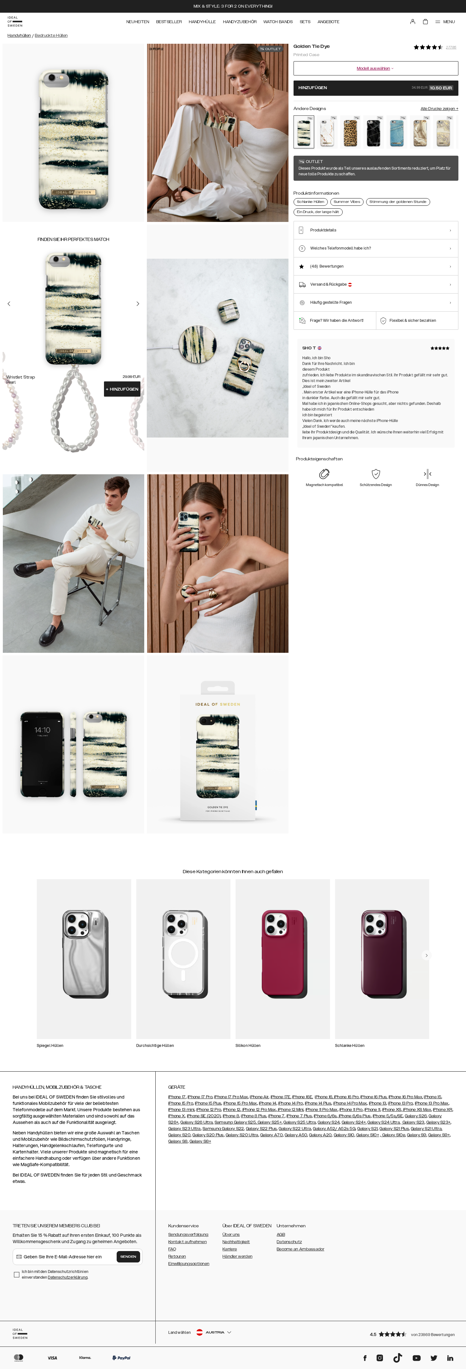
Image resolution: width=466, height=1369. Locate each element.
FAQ (172, 1249)
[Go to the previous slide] (9, 303)
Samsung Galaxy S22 (223, 1128)
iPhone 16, (324, 1097)
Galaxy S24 (329, 1122)
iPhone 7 (276, 1116)
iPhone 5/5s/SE (388, 1116)
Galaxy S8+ (200, 1141)
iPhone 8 (231, 1116)
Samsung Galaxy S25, (236, 1122)
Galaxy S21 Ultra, (426, 1128)
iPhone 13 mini (181, 1109)
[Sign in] (412, 21)
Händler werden (237, 1256)
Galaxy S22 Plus (261, 1128)
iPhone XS (391, 1109)
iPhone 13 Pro (400, 1103)
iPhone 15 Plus (208, 1103)
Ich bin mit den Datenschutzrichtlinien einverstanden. (55, 1274)
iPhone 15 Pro (180, 1103)
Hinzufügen (122, 389)
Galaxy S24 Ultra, (383, 1122)
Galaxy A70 (271, 1135)
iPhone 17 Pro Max (231, 1097)
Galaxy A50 (296, 1135)
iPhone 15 (432, 1097)
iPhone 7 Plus (299, 1116)
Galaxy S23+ (438, 1122)
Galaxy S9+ (439, 1135)
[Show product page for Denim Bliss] (396, 132)
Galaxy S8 (178, 1141)
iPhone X (176, 1116)
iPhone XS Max (416, 1109)
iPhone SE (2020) (204, 1116)
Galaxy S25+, (269, 1122)
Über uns (231, 1234)
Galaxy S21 (367, 1128)
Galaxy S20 (179, 1135)
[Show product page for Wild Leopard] (350, 132)
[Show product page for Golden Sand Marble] (420, 132)
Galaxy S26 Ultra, (196, 1122)
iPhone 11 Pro (351, 1109)
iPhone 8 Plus (253, 1116)
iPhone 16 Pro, (346, 1097)
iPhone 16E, (302, 1097)
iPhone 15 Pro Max (240, 1103)
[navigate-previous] (427, 955)
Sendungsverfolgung (188, 1234)
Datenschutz (289, 1242)
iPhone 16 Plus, (374, 1097)
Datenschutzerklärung (67, 1277)
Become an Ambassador (300, 1249)
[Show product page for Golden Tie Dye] (304, 131)
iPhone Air (259, 1097)
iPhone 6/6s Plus (354, 1116)
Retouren (177, 1256)
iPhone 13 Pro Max (432, 1103)
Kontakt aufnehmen (187, 1242)
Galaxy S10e (393, 1135)
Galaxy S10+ (367, 1135)
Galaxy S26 (416, 1116)
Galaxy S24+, (354, 1122)
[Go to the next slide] (138, 303)
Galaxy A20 (320, 1135)
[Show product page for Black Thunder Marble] (373, 132)
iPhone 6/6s (325, 1116)
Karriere (230, 1249)
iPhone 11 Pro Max (322, 1109)
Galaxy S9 (416, 1135)
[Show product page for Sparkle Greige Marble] (443, 132)
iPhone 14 (267, 1103)
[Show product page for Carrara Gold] (327, 132)
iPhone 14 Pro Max (350, 1103)
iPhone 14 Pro (290, 1103)
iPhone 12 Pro (208, 1109)
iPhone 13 (377, 1103)
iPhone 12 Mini (290, 1109)
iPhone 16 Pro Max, (406, 1097)
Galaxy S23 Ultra (184, 1128)
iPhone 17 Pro (200, 1097)
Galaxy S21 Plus (394, 1128)
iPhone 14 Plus (318, 1103)
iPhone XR (442, 1109)
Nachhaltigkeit (236, 1242)
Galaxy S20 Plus (208, 1135)
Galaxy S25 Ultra (299, 1122)
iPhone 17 (177, 1097)
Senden (128, 1256)
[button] (412, 1334)
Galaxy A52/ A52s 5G (334, 1128)
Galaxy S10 (344, 1135)
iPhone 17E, (281, 1097)
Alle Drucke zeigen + (439, 109)
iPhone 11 (372, 1109)
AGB (281, 1234)
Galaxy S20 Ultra (242, 1135)
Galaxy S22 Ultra (295, 1128)
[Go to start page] (15, 21)
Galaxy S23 (413, 1122)
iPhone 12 (232, 1109)
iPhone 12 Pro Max (258, 1109)
